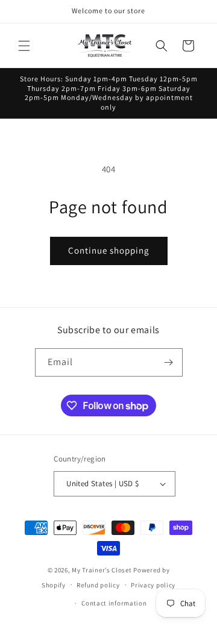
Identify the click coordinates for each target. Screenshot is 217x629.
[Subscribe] (169, 362)
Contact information (113, 603)
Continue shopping (108, 250)
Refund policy (98, 585)
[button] (24, 46)
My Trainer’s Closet (101, 570)
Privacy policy (153, 585)
